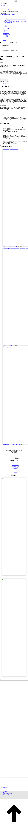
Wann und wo (15, 468)
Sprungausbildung (15, 466)
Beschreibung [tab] (5, 83)
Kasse (11, 9)
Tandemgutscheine (15, 463)
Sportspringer (15, 467)
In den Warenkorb (4, 80)
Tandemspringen (15, 462)
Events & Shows (15, 470)
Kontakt (15, 472)
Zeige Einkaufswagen (5, 9)
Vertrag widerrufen (4, 787)
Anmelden (3, 5)
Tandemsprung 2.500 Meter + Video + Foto (12, 444)
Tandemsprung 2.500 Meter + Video (10, 246)
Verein (15, 469)
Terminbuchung (15, 465)
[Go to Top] (14, 827)
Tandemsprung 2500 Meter (8, 345)
